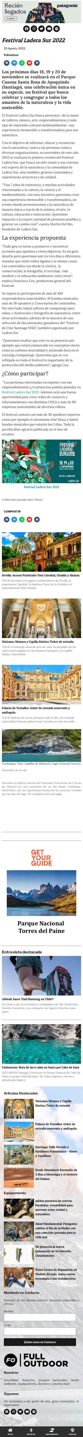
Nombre (9, 1311)
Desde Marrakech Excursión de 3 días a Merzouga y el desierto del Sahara (56, 1174)
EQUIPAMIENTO (52, 1434)
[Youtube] (49, 28)
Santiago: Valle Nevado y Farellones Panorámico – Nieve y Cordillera (56, 1151)
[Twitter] (41, 28)
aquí (58, 794)
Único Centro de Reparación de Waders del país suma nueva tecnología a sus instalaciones (56, 1274)
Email (7, 1325)
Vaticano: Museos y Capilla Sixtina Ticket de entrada (38, 641)
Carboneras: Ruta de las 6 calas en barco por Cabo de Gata (40, 1067)
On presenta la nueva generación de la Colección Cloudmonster (53, 1251)
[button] (6, 63)
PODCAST (72, 1434)
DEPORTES (31, 1434)
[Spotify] (56, 28)
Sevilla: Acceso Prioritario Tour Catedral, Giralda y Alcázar (41, 575)
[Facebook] (26, 28)
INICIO (10, 1434)
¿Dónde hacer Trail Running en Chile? (27, 999)
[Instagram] (34, 28)
